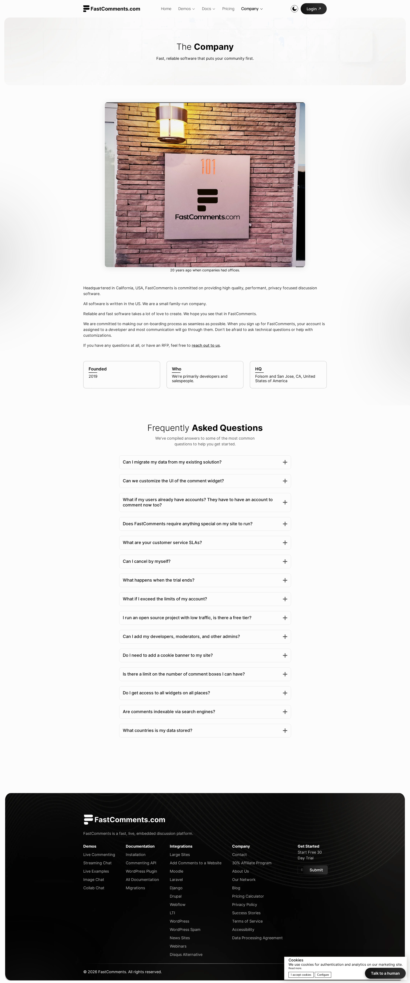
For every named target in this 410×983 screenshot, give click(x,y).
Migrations (135, 888)
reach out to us (206, 345)
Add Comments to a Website (195, 863)
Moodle (176, 871)
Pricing (228, 8)
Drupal (176, 896)
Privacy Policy (244, 904)
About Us (240, 871)
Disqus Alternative (186, 954)
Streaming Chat (97, 863)
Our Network (244, 879)
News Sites (180, 938)
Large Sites (180, 854)
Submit (316, 869)
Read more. (295, 968)
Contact (239, 854)
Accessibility (243, 929)
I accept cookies (301, 974)
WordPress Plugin (141, 871)
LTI (172, 913)
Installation (136, 854)
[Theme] (294, 8)
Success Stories (246, 913)
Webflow (178, 904)
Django (176, 888)
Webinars (178, 946)
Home (166, 8)
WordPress (179, 921)
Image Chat (93, 879)
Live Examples (96, 871)
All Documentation (142, 879)
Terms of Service (247, 921)
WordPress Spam (185, 929)
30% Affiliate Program (252, 863)
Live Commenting (99, 854)
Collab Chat (93, 888)
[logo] (111, 8)
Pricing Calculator (248, 896)
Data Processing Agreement (257, 938)
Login (312, 8)
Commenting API (141, 863)
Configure (323, 974)
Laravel (176, 879)
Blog (236, 888)
